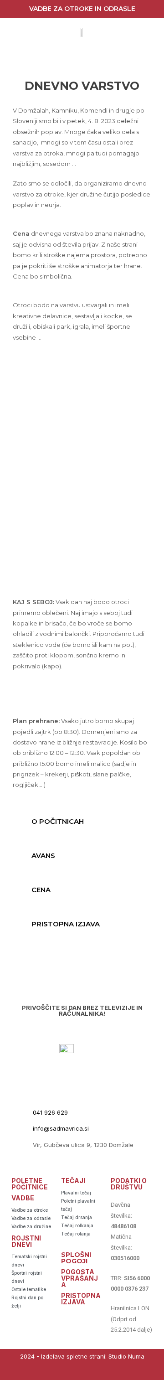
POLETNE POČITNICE (29, 1184)
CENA (41, 889)
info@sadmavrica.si (61, 1128)
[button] (82, 821)
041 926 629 (50, 1112)
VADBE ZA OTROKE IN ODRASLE (82, 9)
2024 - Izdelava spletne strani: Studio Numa (82, 1356)
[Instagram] (90, 1372)
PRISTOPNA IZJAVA (65, 924)
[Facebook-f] (73, 1372)
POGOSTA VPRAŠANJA (79, 1278)
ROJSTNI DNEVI (26, 1241)
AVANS (43, 855)
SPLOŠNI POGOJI (76, 1258)
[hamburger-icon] (81, 57)
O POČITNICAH (57, 821)
